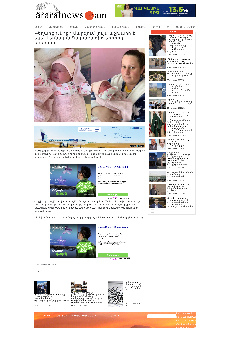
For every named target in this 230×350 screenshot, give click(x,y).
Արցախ (74, 27)
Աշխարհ (141, 27)
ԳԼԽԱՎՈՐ (45, 315)
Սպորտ (156, 27)
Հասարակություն (95, 27)
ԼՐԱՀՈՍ (172, 32)
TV (168, 27)
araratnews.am (206, 310)
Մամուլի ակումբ (186, 27)
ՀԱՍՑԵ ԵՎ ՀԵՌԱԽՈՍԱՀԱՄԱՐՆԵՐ (78, 315)
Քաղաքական (56, 27)
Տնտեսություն (120, 27)
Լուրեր (38, 27)
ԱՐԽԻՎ (115, 315)
